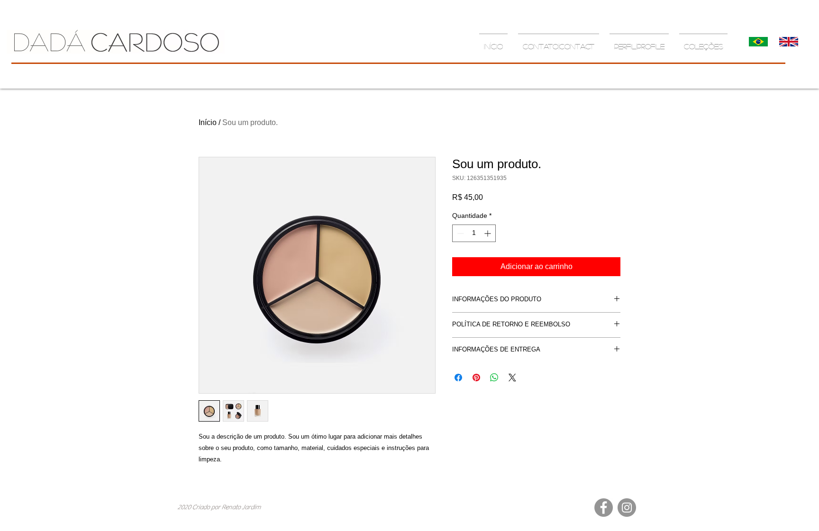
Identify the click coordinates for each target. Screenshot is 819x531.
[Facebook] (603, 507)
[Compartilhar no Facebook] (458, 377)
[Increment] (488, 233)
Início (208, 122)
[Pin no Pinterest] (476, 377)
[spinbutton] (473, 233)
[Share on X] (512, 377)
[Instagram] (627, 507)
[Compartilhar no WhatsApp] (494, 377)
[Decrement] (459, 233)
